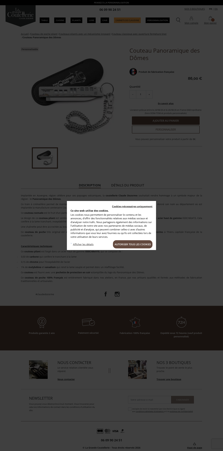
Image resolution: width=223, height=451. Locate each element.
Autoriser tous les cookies (133, 244)
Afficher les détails (83, 244)
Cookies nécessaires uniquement (132, 206)
